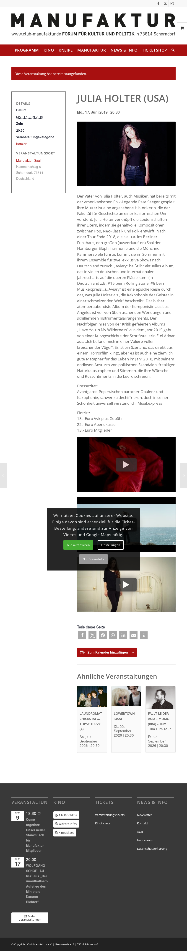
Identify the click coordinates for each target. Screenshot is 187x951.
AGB (140, 832)
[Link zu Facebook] (158, 3)
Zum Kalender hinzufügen (108, 652)
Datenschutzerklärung (152, 849)
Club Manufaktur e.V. (39, 944)
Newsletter (144, 815)
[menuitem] (27, 50)
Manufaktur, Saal (28, 160)
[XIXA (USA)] (3, 475)
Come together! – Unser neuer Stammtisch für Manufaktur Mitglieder (35, 835)
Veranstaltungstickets (110, 815)
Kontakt (142, 823)
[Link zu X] (165, 3)
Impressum (145, 840)
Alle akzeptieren (78, 545)
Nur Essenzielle (93, 559)
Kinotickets (102, 823)
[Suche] (171, 50)
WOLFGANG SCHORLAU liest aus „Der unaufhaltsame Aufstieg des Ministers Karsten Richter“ (37, 883)
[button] (82, 635)
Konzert (21, 143)
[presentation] (92, 697)
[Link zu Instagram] (172, 3)
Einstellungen (110, 545)
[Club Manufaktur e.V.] (93, 25)
